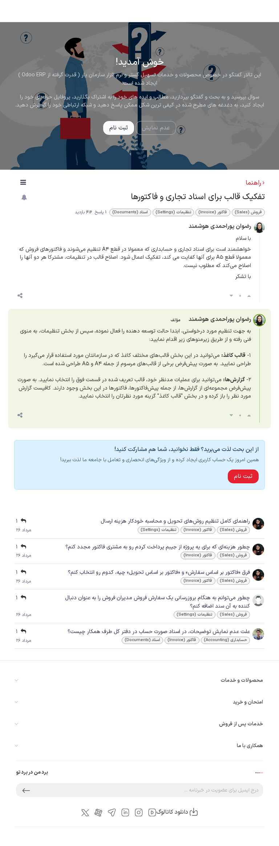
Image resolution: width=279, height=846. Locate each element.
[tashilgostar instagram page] (139, 812)
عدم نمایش (156, 128)
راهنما (253, 183)
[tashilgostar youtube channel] (152, 812)
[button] (26, 790)
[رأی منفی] (231, 296)
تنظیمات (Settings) (173, 212)
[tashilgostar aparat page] (98, 812)
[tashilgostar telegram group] (112, 812)
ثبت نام (118, 128)
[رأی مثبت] (249, 296)
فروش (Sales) (248, 212)
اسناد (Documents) (130, 212)
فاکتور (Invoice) (212, 212)
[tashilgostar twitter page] (85, 812)
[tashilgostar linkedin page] (125, 812)
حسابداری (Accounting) (225, 640)
